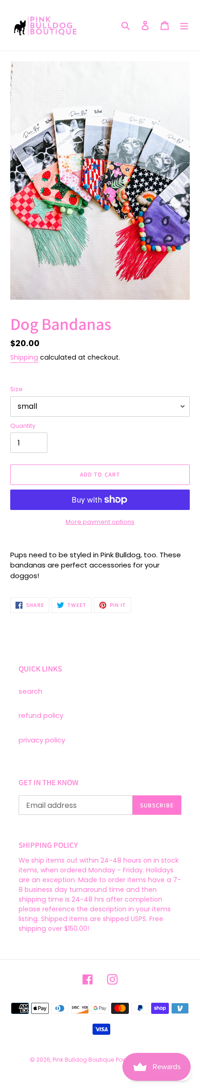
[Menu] (184, 25)
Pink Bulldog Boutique (83, 1060)
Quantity (22, 425)
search (30, 691)
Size (16, 389)
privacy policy (42, 740)
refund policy (41, 715)
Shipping (24, 357)
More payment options (100, 521)
